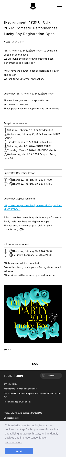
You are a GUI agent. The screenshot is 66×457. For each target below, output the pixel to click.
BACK (35, 364)
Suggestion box (11, 418)
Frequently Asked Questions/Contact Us (23, 413)
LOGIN (8, 376)
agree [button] (19, 451)
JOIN (19, 376)
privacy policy (10, 383)
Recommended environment (17, 401)
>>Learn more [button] (13, 442)
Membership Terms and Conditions (20, 388)
